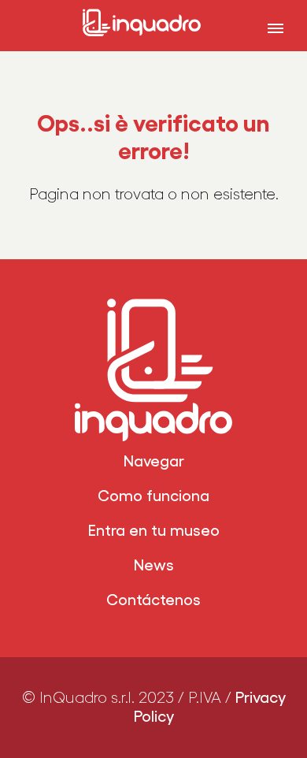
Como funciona (153, 496)
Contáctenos (153, 600)
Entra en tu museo (154, 531)
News (154, 566)
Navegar (154, 462)
